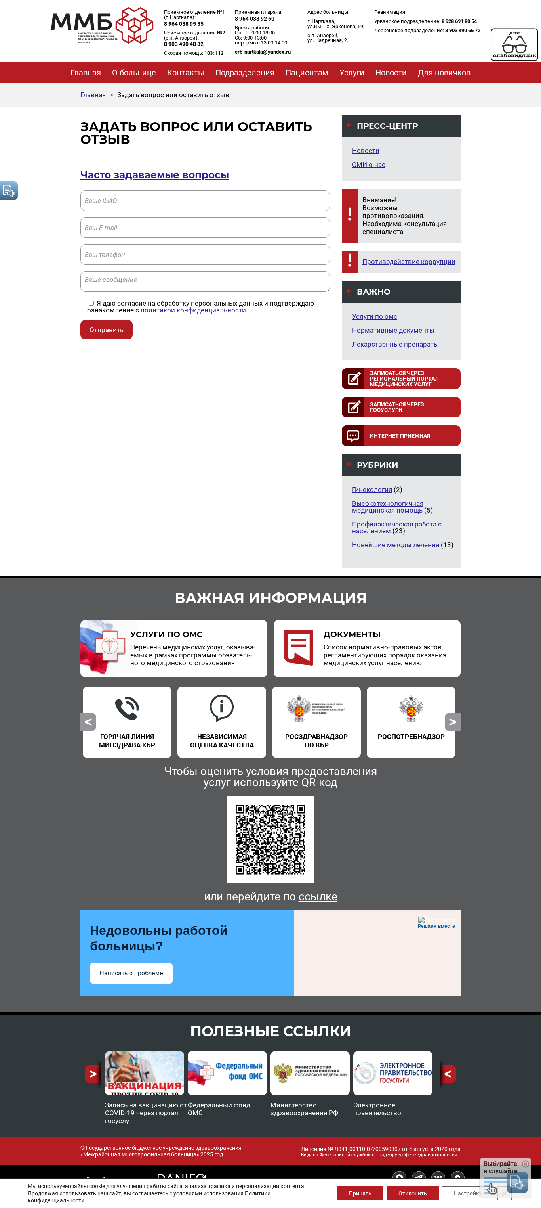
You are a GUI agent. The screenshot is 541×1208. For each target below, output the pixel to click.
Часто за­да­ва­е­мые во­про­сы (154, 175)
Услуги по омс (374, 316)
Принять (360, 1193)
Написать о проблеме (131, 973)
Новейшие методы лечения (395, 545)
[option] (127, 717)
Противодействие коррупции (408, 262)
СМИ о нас (368, 164)
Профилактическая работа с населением (397, 527)
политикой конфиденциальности (193, 310)
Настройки (468, 1193)
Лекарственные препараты (395, 344)
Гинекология (372, 490)
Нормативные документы (393, 330)
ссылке (318, 896)
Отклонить (412, 1193)
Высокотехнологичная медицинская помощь (387, 507)
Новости (365, 151)
